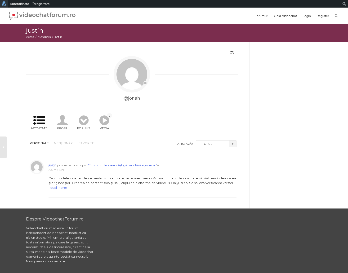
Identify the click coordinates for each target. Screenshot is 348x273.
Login (307, 16)
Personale (39, 143)
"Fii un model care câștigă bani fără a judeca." (122, 165)
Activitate (39, 128)
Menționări (64, 143)
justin (52, 165)
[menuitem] (4, 4)
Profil (62, 128)
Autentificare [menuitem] (19, 4)
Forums (83, 128)
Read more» (58, 187)
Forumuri (261, 16)
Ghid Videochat (285, 16)
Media (105, 122)
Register (323, 16)
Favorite (86, 143)
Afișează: (185, 143)
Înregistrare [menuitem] (41, 4)
